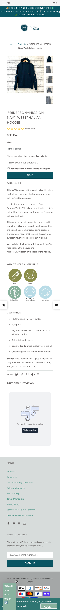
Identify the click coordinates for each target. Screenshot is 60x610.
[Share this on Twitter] (16, 374)
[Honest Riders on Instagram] (19, 523)
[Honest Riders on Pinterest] (14, 523)
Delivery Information (16, 488)
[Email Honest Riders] (24, 523)
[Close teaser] (16, 581)
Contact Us (12, 477)
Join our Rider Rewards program (21, 510)
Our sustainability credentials (20, 482)
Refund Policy (13, 493)
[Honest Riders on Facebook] (8, 523)
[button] (9, 596)
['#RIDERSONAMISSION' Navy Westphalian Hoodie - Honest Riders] (25, 74)
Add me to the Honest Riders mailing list (30, 168)
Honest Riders (20, 578)
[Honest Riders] (30, 28)
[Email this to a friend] (37, 374)
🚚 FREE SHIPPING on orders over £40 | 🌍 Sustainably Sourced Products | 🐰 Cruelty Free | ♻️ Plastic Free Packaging (30, 11)
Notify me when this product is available (27, 156)
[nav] (8, 3)
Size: (9, 142)
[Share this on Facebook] (21, 374)
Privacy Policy (13, 504)
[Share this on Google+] (32, 374)
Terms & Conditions (15, 499)
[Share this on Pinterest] (26, 374)
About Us (11, 471)
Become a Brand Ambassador (20, 515)
